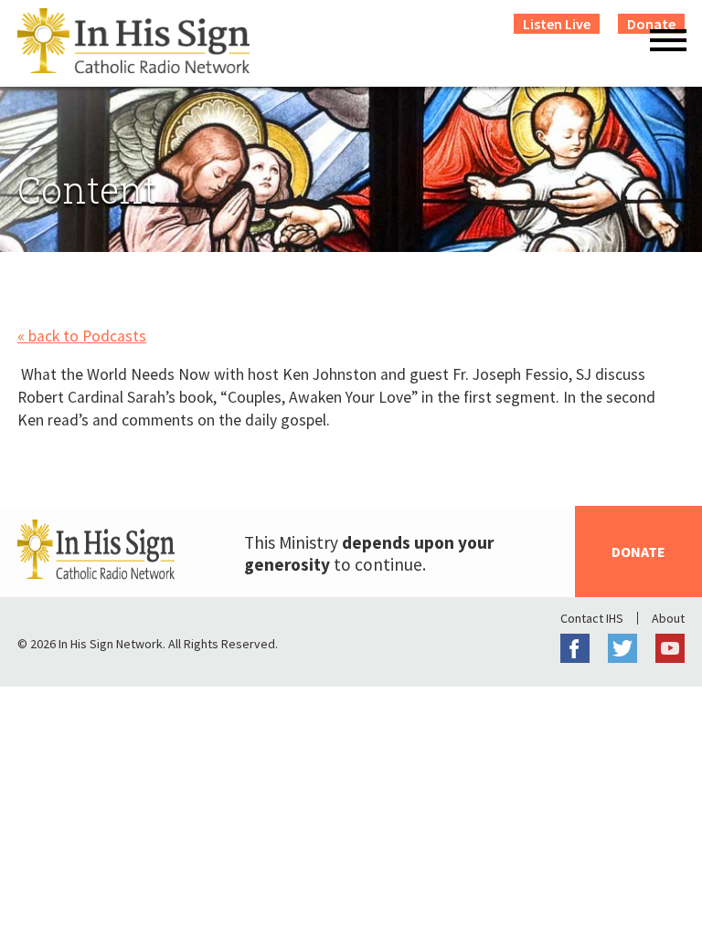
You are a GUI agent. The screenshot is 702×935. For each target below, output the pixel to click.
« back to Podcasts (81, 336)
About (668, 618)
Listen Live (556, 24)
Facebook (575, 648)
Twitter (622, 648)
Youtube (670, 648)
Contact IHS (591, 618)
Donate (638, 551)
